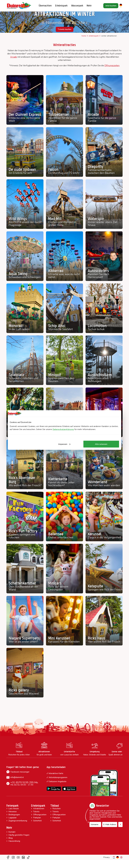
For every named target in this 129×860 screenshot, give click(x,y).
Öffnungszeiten (111, 65)
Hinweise (12, 811)
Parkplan (37, 817)
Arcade (13, 57)
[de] (117, 857)
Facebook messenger (19, 771)
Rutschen (56, 808)
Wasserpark (77, 5)
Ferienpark (12, 805)
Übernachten (45, 5)
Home (84, 36)
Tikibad (54, 805)
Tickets (36, 811)
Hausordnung (14, 841)
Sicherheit (37, 820)
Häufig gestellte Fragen (18, 835)
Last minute (13, 808)
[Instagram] (13, 857)
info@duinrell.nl (17, 777)
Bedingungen (14, 814)
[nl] (114, 857)
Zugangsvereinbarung (17, 820)
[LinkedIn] (23, 857)
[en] (121, 857)
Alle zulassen (101, 444)
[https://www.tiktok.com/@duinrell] (28, 857)
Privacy (106, 857)
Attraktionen (38, 808)
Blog (10, 838)
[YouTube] (18, 857)
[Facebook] (8, 857)
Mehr (9, 827)
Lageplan (12, 817)
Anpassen (62, 444)
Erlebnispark (61, 5)
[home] (19, 5)
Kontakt (11, 832)
